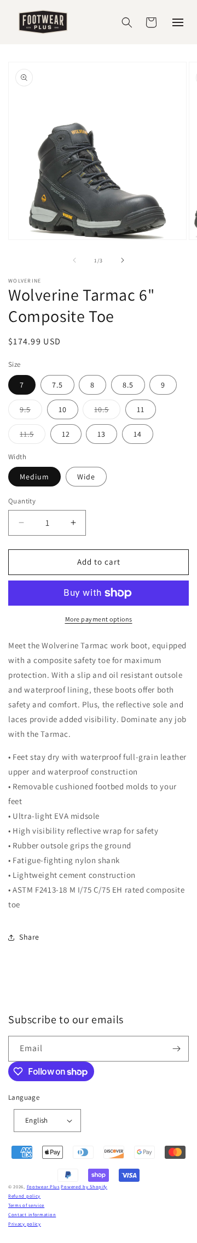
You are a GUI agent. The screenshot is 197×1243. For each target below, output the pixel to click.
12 (66, 434)
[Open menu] (178, 22)
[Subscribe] (176, 1049)
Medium (34, 477)
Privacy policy (24, 1224)
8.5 (128, 385)
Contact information (32, 1214)
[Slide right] (123, 260)
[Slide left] (74, 260)
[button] (127, 22)
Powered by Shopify (84, 1186)
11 (140, 409)
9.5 (31, 411)
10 (63, 409)
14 (138, 434)
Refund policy (24, 1196)
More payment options (98, 619)
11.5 (32, 436)
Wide (86, 477)
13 (101, 434)
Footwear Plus (43, 1186)
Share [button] (29, 937)
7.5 (57, 385)
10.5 (107, 411)
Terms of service (26, 1205)
